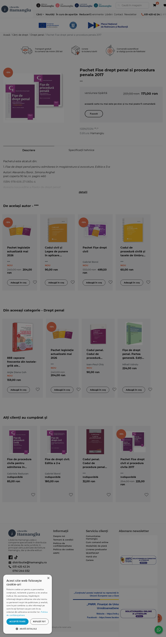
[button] (27, 629)
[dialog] (27, 604)
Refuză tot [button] (39, 621)
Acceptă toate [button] (17, 621)
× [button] (48, 578)
